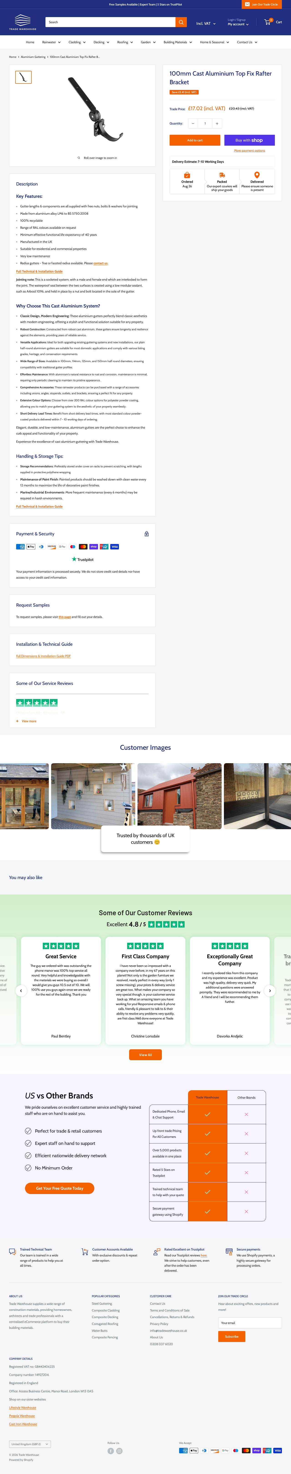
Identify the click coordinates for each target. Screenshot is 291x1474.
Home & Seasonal (212, 42)
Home (30, 42)
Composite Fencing (105, 1337)
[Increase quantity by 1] (217, 123)
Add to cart (195, 140)
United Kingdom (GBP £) (26, 1444)
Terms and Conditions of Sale (170, 1310)
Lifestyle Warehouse (22, 1407)
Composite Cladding (106, 1310)
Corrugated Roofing (105, 1324)
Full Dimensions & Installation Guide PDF (43, 656)
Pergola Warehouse (22, 1416)
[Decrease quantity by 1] (193, 123)
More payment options (249, 151)
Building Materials (175, 42)
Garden (146, 42)
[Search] (181, 22)
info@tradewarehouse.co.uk (168, 1331)
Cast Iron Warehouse (23, 1424)
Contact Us (244, 42)
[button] (21, 990)
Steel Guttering (102, 1303)
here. (204, 1255)
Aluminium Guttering (33, 56)
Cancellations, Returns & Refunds (172, 1317)
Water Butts (100, 1331)
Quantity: (176, 124)
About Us (156, 1337)
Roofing (122, 42)
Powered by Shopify (21, 1459)
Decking (99, 42)
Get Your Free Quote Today (59, 1188)
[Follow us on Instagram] (119, 1451)
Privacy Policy (159, 1324)
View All (145, 1054)
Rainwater (49, 42)
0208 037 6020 (161, 1344)
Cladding (75, 42)
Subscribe (231, 1336)
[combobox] (110, 22)
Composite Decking (105, 1317)
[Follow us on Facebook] (111, 1451)
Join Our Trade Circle (265, 4)
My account (236, 24)
